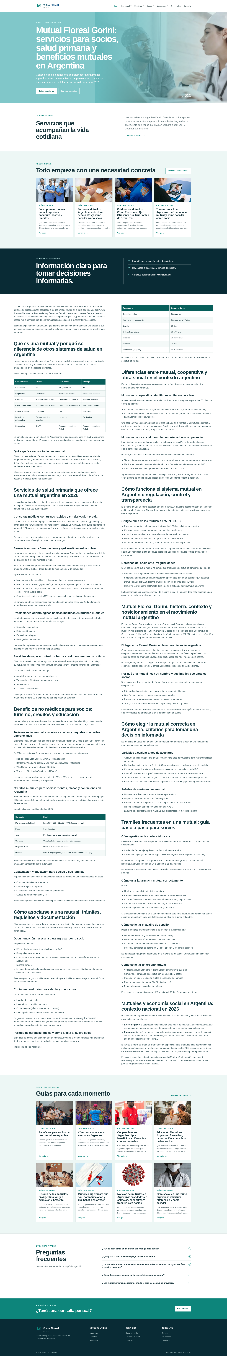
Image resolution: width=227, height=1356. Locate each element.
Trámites (93, 1337)
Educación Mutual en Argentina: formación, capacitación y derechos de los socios (171, 1137)
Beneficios (94, 1340)
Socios (149, 6)
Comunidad (161, 6)
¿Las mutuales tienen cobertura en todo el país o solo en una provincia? (138, 1283)
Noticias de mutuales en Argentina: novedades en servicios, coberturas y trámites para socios (132, 1198)
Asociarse (94, 1333)
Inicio (116, 6)
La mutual (125, 6)
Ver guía (44, 233)
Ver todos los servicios (178, 171)
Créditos (129, 1340)
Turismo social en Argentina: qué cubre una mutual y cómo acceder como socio (171, 214)
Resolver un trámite (181, 1095)
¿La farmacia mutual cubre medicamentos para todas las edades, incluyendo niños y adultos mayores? (143, 1265)
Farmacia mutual (133, 1337)
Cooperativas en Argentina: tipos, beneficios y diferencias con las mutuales (131, 1137)
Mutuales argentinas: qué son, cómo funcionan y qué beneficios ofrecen (93, 1197)
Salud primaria (132, 1333)
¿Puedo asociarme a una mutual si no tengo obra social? (130, 1249)
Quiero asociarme (46, 91)
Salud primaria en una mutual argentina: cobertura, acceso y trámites (52, 214)
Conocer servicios (69, 91)
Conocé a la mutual (135, 135)
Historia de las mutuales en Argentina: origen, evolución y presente (53, 1197)
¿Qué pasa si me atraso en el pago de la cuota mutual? (129, 1256)
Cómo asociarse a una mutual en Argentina (91, 1134)
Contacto (187, 6)
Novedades (176, 6)
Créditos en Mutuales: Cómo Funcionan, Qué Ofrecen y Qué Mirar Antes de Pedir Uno (133, 214)
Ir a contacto (183, 1309)
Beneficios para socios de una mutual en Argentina (54, 1134)
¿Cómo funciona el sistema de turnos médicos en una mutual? (133, 1275)
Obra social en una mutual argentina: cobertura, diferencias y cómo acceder (172, 1198)
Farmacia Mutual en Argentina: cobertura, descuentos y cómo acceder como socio (90, 214)
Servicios (138, 6)
